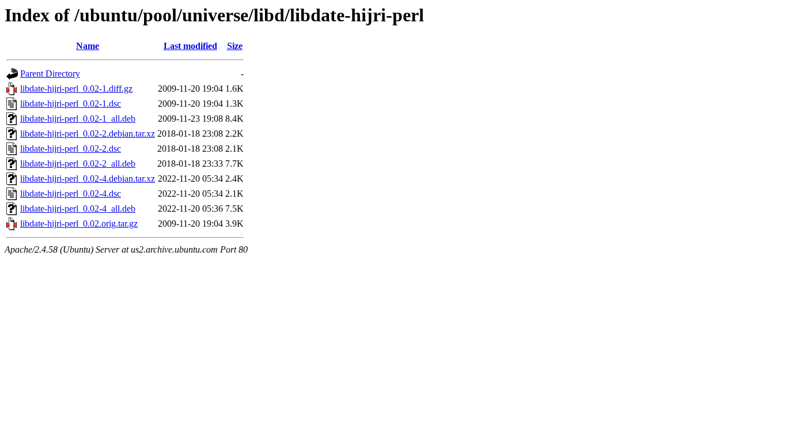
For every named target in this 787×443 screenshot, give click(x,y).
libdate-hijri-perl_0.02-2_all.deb (77, 163)
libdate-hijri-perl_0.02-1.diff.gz (76, 88)
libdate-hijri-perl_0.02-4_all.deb (77, 208)
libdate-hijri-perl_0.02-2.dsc (70, 148)
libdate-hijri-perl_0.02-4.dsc (70, 193)
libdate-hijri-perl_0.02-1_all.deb (77, 118)
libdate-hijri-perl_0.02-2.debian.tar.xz (87, 133)
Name (87, 46)
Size (235, 46)
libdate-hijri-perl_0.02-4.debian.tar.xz (87, 178)
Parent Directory (50, 73)
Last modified (190, 46)
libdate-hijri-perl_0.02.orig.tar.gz (79, 223)
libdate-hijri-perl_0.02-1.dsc (70, 103)
